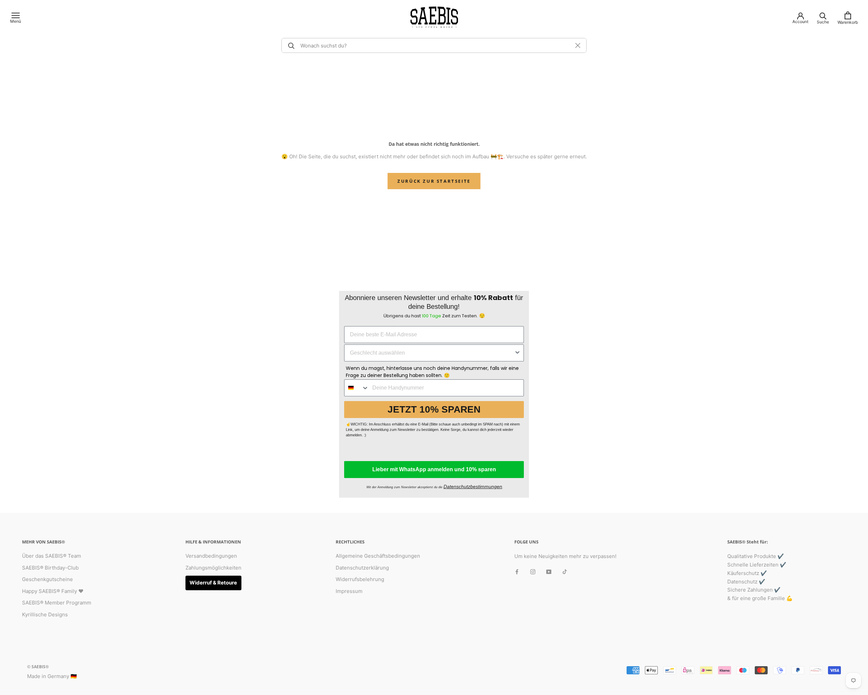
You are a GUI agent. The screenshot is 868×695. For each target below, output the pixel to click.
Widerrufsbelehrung (360, 579)
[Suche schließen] (577, 45)
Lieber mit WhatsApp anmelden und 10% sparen (434, 469)
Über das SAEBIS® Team (51, 556)
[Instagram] (532, 572)
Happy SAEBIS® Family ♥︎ (52, 591)
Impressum (349, 591)
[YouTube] (548, 572)
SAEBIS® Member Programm (56, 602)
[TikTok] (564, 572)
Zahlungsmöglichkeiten (213, 567)
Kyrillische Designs (45, 614)
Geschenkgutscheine (47, 579)
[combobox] (432, 353)
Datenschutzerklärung (362, 567)
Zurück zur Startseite (434, 181)
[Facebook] (516, 572)
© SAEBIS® (38, 667)
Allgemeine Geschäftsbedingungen (378, 556)
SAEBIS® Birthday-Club (50, 567)
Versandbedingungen (211, 556)
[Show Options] (517, 353)
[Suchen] (290, 45)
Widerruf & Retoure (213, 582)
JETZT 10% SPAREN (434, 409)
